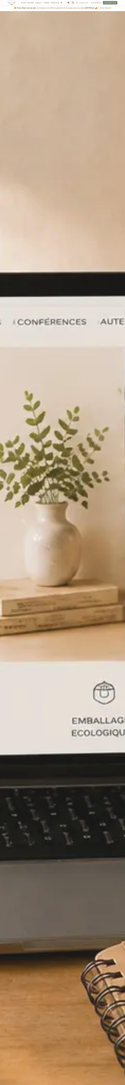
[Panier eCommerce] (68, 3)
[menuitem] (23, 3)
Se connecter (96, 3)
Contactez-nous (110, 3)
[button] (73, 3)
